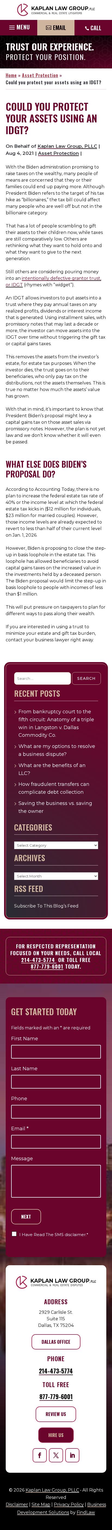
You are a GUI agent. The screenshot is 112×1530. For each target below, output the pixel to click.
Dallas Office (56, 1341)
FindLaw (86, 1512)
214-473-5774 (39, 959)
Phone (19, 1099)
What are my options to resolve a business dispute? (56, 750)
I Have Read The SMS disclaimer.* (53, 1234)
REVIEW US (56, 1414)
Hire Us (56, 1435)
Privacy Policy (69, 1504)
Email (59, 27)
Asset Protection (58, 153)
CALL (96, 28)
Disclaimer (17, 1504)
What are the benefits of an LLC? (52, 769)
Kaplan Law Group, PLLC (67, 146)
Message (22, 1159)
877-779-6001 (47, 966)
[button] (19, 26)
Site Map (41, 1504)
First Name (24, 1039)
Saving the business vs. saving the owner (55, 807)
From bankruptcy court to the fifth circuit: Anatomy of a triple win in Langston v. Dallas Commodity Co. (56, 723)
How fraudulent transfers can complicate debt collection (53, 788)
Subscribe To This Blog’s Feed (46, 906)
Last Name (24, 1069)
